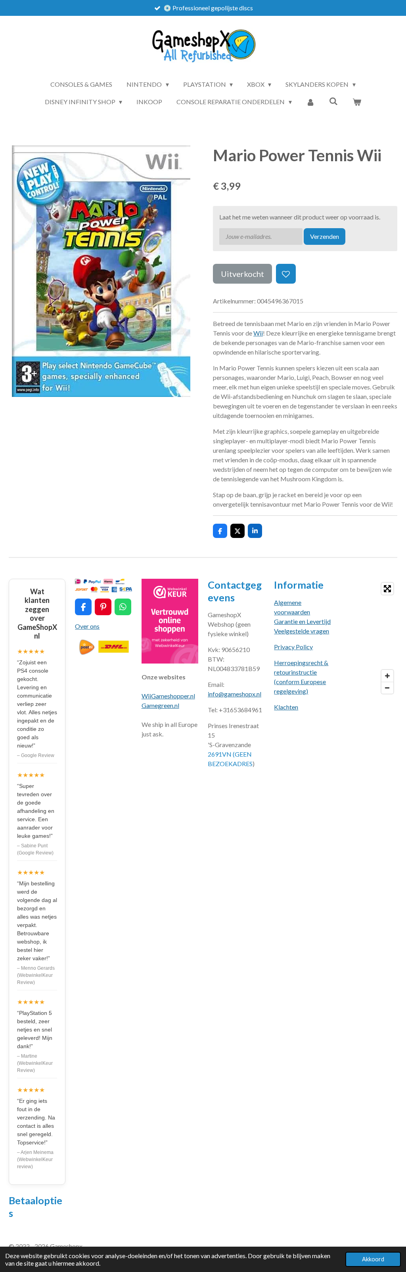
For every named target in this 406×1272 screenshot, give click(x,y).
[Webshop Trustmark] (170, 661)
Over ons (87, 626)
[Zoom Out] (387, 688)
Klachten (286, 707)
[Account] (310, 102)
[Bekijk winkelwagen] (356, 102)
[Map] (369, 638)
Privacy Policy (293, 646)
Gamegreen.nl (160, 705)
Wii (258, 333)
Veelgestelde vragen (301, 631)
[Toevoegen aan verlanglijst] (286, 274)
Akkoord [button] (373, 1259)
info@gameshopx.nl (234, 694)
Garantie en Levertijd (302, 621)
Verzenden (324, 236)
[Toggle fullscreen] (387, 589)
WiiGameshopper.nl (168, 696)
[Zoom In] (387, 676)
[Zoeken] (333, 101)
